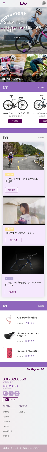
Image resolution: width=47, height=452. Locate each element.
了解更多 (17, 37)
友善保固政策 (7, 431)
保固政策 (6, 436)
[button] (24, 50)
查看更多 (41, 87)
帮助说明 (6, 412)
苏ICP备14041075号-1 (31, 448)
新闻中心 (22, 412)
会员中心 (6, 417)
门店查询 (6, 426)
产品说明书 (6, 421)
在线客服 (10, 399)
